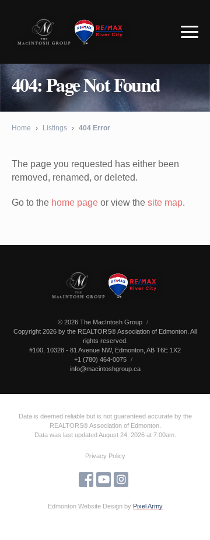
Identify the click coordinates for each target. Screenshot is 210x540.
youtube (103, 479)
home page (74, 202)
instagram (121, 479)
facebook (86, 479)
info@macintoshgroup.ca (105, 368)
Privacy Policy (105, 455)
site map (165, 202)
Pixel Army (148, 506)
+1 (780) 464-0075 (100, 359)
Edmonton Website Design (85, 506)
